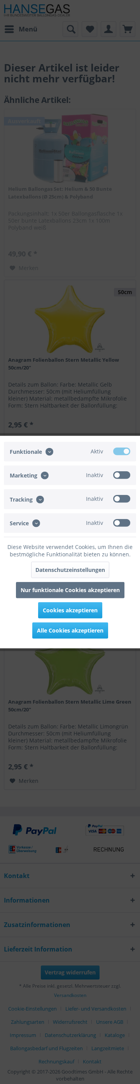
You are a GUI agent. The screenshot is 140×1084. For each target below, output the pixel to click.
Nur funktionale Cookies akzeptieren (70, 589)
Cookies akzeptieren (70, 609)
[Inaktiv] (121, 475)
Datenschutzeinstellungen (70, 569)
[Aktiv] (121, 451)
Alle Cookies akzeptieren (70, 630)
